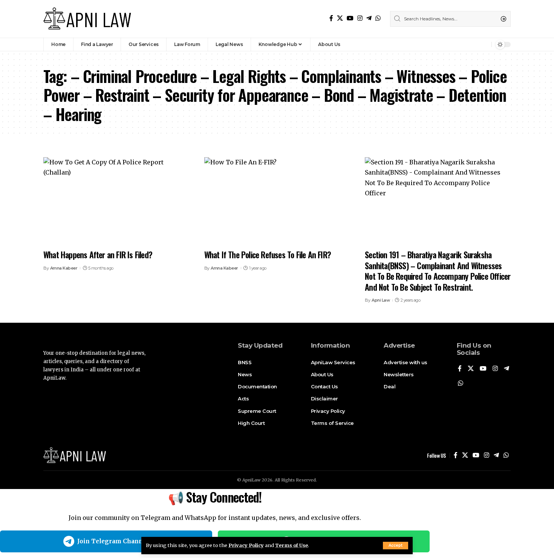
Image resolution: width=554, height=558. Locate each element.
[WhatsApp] (378, 18)
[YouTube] (350, 18)
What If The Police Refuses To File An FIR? (267, 254)
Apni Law (381, 300)
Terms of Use (291, 545)
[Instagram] (359, 18)
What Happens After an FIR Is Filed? (97, 254)
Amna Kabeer (64, 268)
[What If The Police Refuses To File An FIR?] (277, 201)
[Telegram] (368, 18)
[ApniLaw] (87, 19)
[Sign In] (470, 44)
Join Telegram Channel (112, 541)
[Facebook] (331, 18)
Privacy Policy (246, 545)
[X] (340, 18)
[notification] (484, 44)
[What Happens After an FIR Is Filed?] (116, 201)
